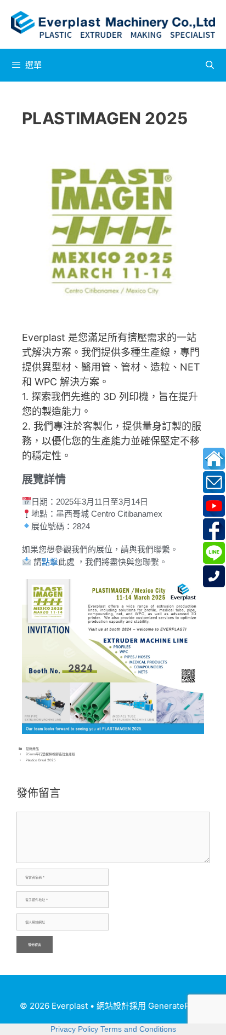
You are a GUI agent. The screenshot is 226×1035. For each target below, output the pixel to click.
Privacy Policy (74, 1029)
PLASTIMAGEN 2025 (105, 118)
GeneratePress (177, 1006)
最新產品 (32, 748)
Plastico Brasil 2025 (41, 760)
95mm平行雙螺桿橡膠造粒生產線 (50, 754)
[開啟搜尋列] (210, 65)
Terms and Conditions (138, 1029)
